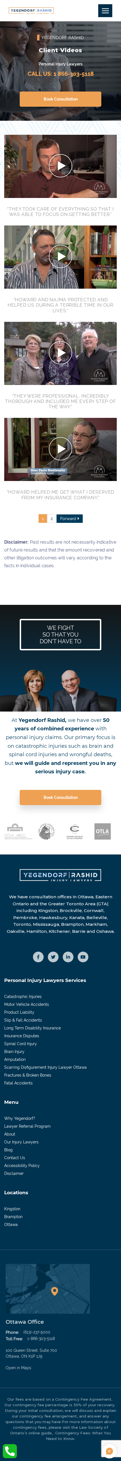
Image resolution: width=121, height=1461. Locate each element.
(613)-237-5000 (36, 1332)
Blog (8, 1150)
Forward (68, 518)
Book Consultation (61, 99)
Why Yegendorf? (19, 1118)
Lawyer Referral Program (27, 1126)
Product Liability (19, 1012)
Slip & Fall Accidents (23, 1020)
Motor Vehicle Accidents (26, 1004)
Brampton (13, 1216)
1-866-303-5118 (41, 1338)
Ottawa (11, 1224)
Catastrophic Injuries (23, 996)
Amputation (15, 1059)
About (9, 1134)
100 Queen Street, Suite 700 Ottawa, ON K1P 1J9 (31, 1359)
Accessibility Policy (22, 1165)
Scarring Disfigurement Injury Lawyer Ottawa (45, 1067)
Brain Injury (14, 1051)
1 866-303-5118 (73, 74)
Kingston (12, 1209)
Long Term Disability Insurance (32, 1028)
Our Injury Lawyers (21, 1142)
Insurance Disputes (21, 1036)
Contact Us (14, 1157)
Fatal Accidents (18, 1083)
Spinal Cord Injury (20, 1043)
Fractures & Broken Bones (27, 1075)
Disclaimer (14, 1173)
